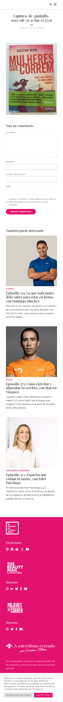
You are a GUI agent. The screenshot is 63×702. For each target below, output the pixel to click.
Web (8, 186)
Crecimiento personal (18, 470)
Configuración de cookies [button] (18, 695)
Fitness (10, 289)
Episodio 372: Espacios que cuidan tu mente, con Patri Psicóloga (26, 478)
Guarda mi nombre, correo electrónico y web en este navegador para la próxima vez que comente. (32, 202)
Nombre (10, 161)
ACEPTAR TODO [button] (43, 695)
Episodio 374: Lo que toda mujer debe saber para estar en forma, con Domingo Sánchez (30, 297)
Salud (9, 379)
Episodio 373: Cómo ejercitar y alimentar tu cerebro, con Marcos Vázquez (31, 388)
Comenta (10, 132)
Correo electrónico (16, 174)
